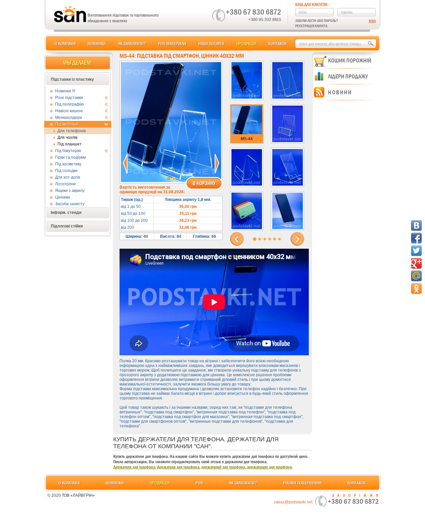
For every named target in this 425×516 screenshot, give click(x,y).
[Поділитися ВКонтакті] (416, 225)
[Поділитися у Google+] (416, 263)
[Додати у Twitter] (416, 250)
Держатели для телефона (178, 467)
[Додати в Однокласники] (416, 288)
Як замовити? (132, 43)
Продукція (246, 43)
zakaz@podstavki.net (293, 502)
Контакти (277, 43)
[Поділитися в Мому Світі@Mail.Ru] (416, 276)
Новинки (97, 43)
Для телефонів (71, 131)
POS (199, 482)
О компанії (65, 43)
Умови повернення (302, 482)
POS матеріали (172, 43)
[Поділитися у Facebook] (416, 238)
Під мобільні (66, 124)
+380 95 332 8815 (264, 19)
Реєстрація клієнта (311, 26)
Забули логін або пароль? (316, 20)
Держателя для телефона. (134, 467)
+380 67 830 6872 (253, 12)
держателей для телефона (223, 467)
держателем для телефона (269, 467)
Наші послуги (211, 43)
